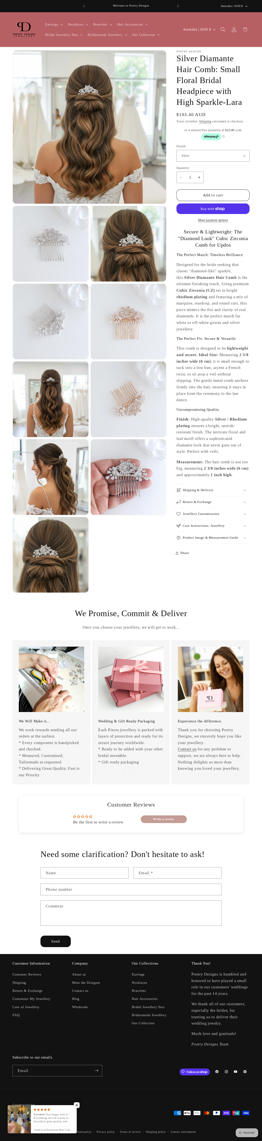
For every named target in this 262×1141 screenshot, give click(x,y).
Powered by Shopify (56, 1131)
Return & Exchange (27, 991)
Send (55, 941)
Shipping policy (156, 1131)
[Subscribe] (96, 1070)
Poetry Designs (33, 1131)
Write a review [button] (163, 819)
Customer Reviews (26, 974)
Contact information (183, 1131)
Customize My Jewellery (31, 999)
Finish (180, 146)
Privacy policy (106, 1131)
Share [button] (184, 553)
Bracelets (139, 991)
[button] (53, 24)
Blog (75, 999)
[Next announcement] (178, 6)
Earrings (138, 974)
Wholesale (80, 1007)
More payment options (213, 220)
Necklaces (139, 983)
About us (79, 974)
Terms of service (130, 1131)
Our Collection (143, 1023)
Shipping (205, 121)
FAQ (16, 1015)
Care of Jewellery (26, 1007)
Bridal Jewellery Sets (148, 1007)
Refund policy (82, 1131)
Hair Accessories (144, 999)
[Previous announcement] (84, 6)
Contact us (187, 749)
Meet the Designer (86, 983)
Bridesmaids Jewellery (149, 1015)
